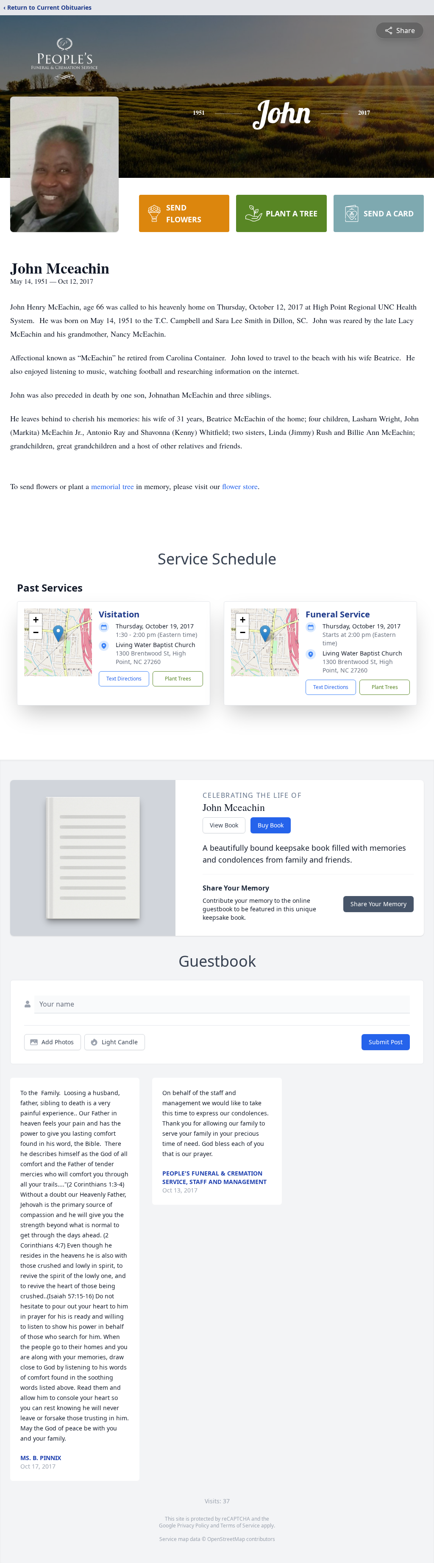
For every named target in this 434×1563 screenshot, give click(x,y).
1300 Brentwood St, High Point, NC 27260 (151, 657)
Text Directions (124, 678)
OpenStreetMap (226, 1539)
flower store (240, 486)
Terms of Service (240, 1525)
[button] (58, 633)
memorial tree (112, 486)
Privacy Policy (193, 1525)
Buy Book (271, 825)
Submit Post (386, 1042)
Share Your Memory (378, 904)
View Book (224, 825)
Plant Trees (178, 678)
